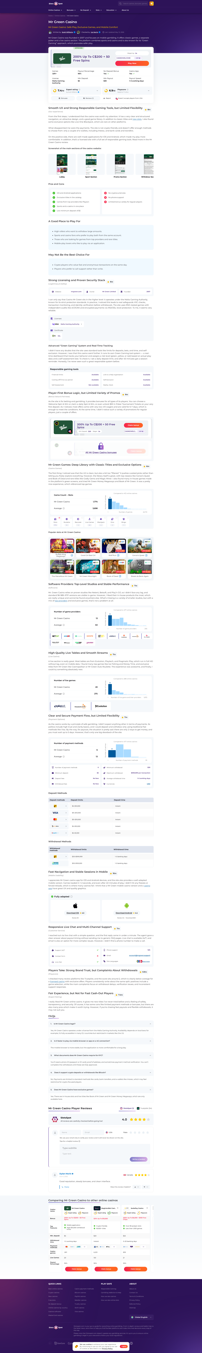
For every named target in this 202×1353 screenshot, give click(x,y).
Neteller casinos (80, 1300)
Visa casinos (79, 1311)
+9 (114, 1247)
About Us (125, 10)
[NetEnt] (55, 636)
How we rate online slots (110, 1300)
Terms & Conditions (136, 1296)
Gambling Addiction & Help (111, 1293)
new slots (137, 119)
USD (148, 784)
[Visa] (59, 813)
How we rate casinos (108, 1296)
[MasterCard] (59, 819)
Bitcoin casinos (80, 1293)
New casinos (53, 1296)
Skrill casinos (79, 1308)
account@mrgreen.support (139, 955)
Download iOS (73, 913)
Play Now (132, 63)
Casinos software (54, 1311)
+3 (84, 1247)
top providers (61, 601)
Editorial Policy (135, 1304)
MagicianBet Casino (109, 1208)
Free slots (52, 1300)
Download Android (124, 913)
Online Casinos (60, 16)
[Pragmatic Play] (135, 636)
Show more (146, 961)
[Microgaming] (78, 636)
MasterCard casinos (55, 1315)
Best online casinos (55, 1289)
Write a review (138, 1159)
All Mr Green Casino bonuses (101, 452)
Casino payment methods (84, 1289)
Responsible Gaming (108, 1289)
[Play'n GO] (67, 636)
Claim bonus (133, 425)
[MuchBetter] (59, 826)
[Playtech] (112, 636)
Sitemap (132, 1308)
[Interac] (59, 806)
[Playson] (147, 636)
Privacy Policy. (107, 1349)
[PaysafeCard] (59, 833)
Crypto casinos (53, 1293)
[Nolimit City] (55, 643)
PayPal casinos (80, 1296)
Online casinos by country (58, 1308)
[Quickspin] (90, 636)
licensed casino (57, 981)
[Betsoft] (101, 636)
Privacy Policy (134, 1300)
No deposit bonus (54, 1304)
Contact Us (133, 1293)
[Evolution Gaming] (101, 706)
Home (50, 16)
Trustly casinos (80, 1304)
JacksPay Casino (137, 1208)
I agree (124, 1346)
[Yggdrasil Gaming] (124, 636)
